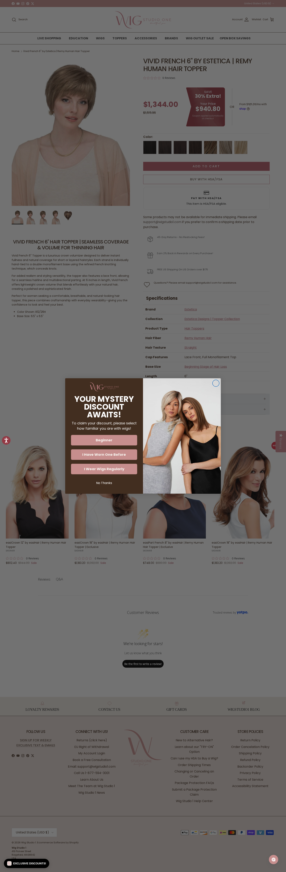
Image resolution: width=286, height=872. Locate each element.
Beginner (104, 440)
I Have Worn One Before (104, 454)
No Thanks (104, 483)
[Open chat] (273, 859)
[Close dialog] (215, 383)
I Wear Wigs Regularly (104, 468)
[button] (26, 863)
